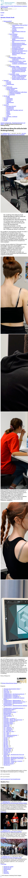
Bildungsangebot (7, 21)
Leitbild (8, 97)
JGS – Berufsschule (7, 728)
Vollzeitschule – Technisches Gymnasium (12, 761)
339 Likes (4, 838)
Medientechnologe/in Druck (18, 43)
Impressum (5, 871)
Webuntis (5, 119)
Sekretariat (8, 101)
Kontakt (5, 120)
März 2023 (5, 745)
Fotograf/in (14, 35)
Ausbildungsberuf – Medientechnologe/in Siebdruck (15, 705)
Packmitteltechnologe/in (17, 49)
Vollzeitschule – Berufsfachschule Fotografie (13, 757)
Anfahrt (8, 111)
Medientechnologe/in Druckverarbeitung (17, 46)
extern (4, 717)
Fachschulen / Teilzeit (14, 74)
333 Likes (4, 864)
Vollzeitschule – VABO (8, 762)
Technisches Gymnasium (15, 93)
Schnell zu (5, 105)
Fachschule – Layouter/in (9, 718)
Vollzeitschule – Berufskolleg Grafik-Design (13, 758)
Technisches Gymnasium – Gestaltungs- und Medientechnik (19, 63)
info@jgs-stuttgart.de (5, 779)
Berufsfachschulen (13, 90)
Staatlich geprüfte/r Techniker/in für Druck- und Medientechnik (19, 68)
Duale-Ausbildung (7, 716)
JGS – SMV (6, 734)
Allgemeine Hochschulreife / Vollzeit (17, 61)
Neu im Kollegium (7, 748)
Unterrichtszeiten (10, 84)
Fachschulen (12, 94)
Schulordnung (9, 99)
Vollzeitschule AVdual (8, 763)
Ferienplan (8, 83)
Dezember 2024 (7, 714)
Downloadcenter (10, 107)
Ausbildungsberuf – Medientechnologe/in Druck (14, 701)
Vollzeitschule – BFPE (8, 759)
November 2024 (7, 750)
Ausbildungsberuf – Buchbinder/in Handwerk (13, 694)
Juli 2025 (5, 740)
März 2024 (5, 746)
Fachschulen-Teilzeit (8, 722)
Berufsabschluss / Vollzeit (15, 57)
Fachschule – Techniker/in (9, 721)
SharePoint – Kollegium (11, 116)
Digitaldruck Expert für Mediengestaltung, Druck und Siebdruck (19, 53)
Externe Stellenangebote (11, 88)
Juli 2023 (24, 133)
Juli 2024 (5, 739)
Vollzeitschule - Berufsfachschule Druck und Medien (13, 134)
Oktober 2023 (6, 752)
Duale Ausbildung (13, 34)
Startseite (3, 122)
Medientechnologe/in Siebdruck (19, 44)
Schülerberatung (10, 102)
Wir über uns (6, 96)
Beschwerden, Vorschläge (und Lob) (14, 110)
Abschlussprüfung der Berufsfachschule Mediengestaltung (14, 803)
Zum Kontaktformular (15, 779)
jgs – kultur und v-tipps (8, 731)
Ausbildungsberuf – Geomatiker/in (11, 696)
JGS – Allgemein (7, 727)
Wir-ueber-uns (6, 764)
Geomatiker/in (15, 36)
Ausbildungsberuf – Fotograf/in (10, 695)
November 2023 (7, 749)
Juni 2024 (5, 741)
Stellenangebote (7, 869)
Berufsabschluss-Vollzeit (9, 709)
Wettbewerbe (9, 87)
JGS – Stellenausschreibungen (10, 735)
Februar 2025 (6, 726)
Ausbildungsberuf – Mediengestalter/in (12, 700)
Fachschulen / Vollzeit (14, 66)
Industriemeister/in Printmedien (19, 70)
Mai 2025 (5, 744)
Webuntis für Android (8, 866)
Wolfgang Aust (6, 133)
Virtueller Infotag (10, 89)
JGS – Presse (6, 732)
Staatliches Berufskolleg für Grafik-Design (18, 59)
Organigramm (9, 98)
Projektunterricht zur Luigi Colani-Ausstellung (11, 831)
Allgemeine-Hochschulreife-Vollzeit (11, 688)
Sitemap (5, 870)
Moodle (8, 112)
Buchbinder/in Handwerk (18, 48)
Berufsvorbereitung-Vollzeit (9, 712)
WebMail (8, 114)
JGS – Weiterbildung (8, 736)
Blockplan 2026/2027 (11, 106)
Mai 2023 (5, 743)
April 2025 (5, 690)
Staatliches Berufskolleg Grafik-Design (18, 92)
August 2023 (6, 691)
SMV (7, 103)
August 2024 (6, 692)
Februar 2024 (6, 725)
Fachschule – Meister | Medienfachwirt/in (12, 719)
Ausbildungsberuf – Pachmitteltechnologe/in (13, 708)
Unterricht (5, 80)
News (4, 85)
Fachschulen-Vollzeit (8, 723)
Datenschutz (6, 873)
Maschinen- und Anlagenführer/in (19, 50)
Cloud (7, 115)
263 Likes (4, 812)
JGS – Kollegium (7, 730)
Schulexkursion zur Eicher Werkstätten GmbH (11, 857)
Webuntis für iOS (7, 867)
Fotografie (14, 30)
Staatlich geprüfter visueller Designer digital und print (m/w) (19, 78)
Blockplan (8, 81)
